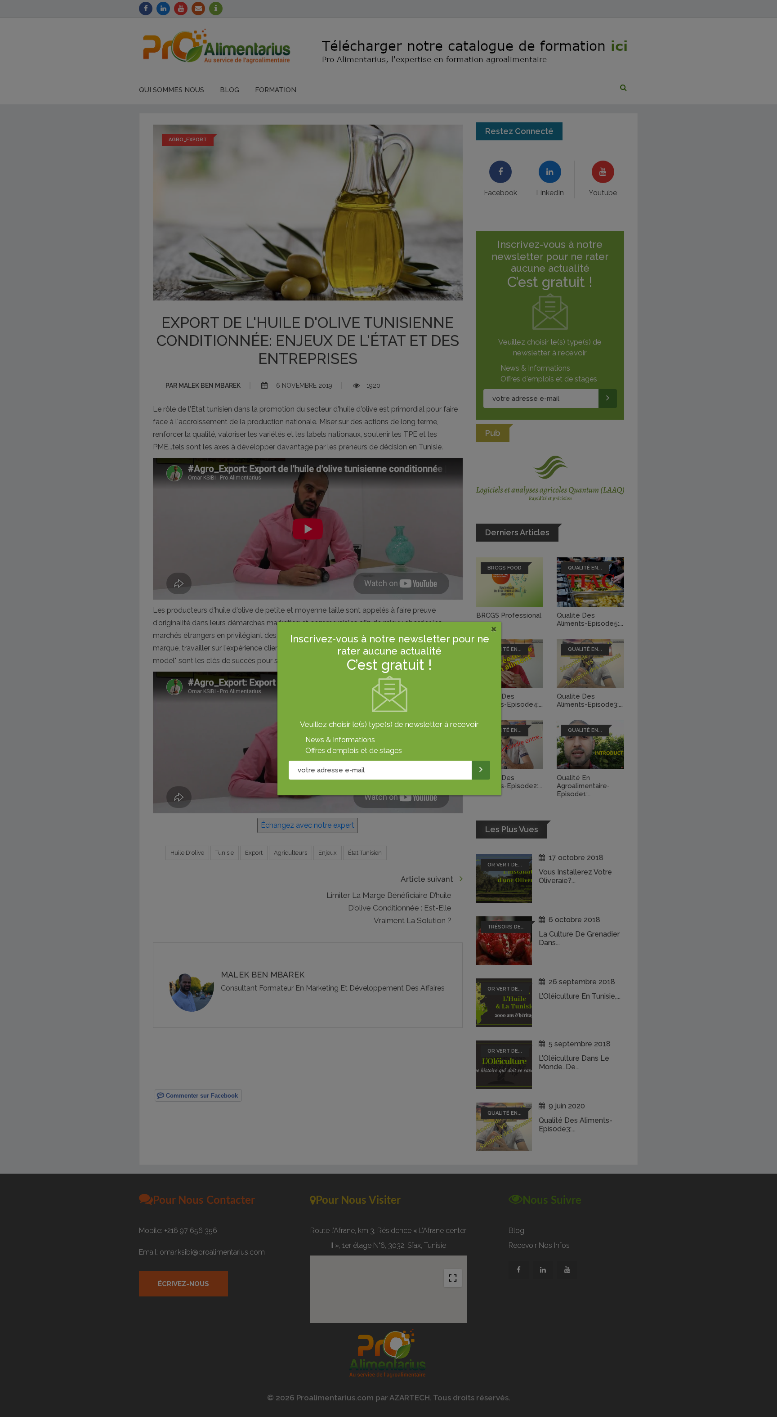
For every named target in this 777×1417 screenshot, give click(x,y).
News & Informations (340, 739)
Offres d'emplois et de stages (353, 750)
